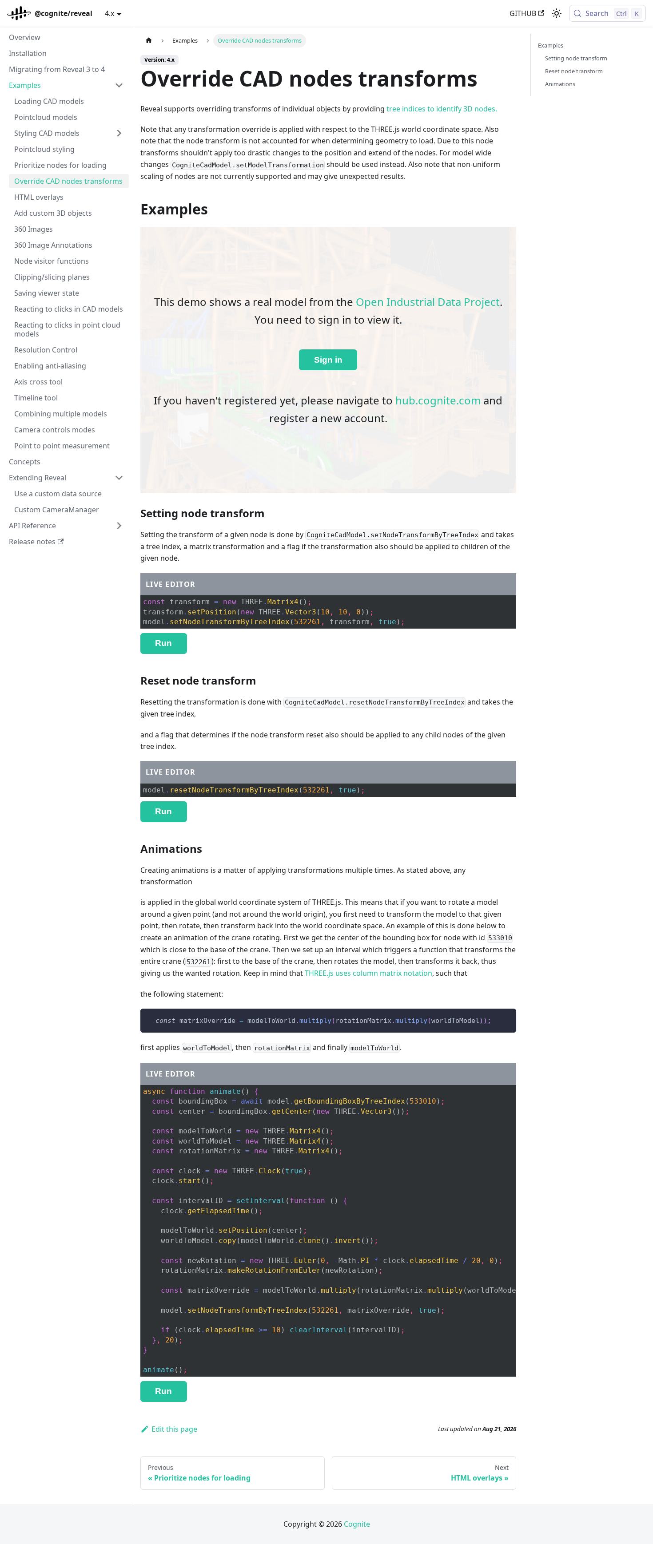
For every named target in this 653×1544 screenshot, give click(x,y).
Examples (550, 45)
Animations (560, 84)
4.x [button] (109, 13)
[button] (66, 85)
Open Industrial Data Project (428, 301)
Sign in (328, 359)
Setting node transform (576, 58)
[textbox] (328, 612)
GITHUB (523, 13)
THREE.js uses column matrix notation (368, 973)
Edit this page (174, 1429)
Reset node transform (574, 71)
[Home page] (148, 41)
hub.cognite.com (438, 400)
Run (163, 643)
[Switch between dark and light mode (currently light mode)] (556, 13)
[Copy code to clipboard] (505, 1019)
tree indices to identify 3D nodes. (441, 109)
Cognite (357, 1524)
